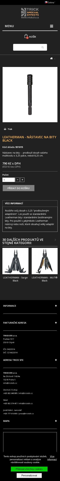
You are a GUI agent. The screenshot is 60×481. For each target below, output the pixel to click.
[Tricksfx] (30, 13)
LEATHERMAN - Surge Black (15, 279)
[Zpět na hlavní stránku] (51, 58)
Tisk (10, 129)
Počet (5, 174)
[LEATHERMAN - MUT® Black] (45, 261)
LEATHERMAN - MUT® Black (44, 279)
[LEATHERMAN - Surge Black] (15, 261)
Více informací (52, 458)
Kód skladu (8, 147)
